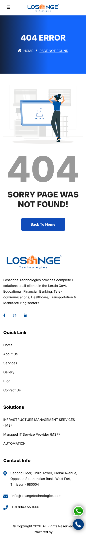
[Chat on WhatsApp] (78, 511)
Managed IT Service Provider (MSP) (31, 434)
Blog (6, 381)
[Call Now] (78, 524)
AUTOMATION (14, 443)
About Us (10, 354)
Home (27, 51)
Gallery (8, 372)
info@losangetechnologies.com (36, 496)
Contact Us (12, 390)
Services (10, 363)
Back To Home (43, 224)
